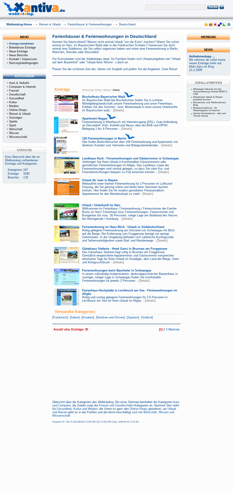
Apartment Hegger (95, 118)
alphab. (107, 90)
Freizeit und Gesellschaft (115, 405)
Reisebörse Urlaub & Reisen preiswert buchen (208, 98)
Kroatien (87, 317)
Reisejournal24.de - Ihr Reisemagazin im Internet (206, 109)
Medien (14, 106)
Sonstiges (15, 117)
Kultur (13, 102)
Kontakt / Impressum (23, 59)
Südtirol (147, 317)
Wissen (14, 133)
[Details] (118, 110)
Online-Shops (138, 408)
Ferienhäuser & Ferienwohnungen (90, 24)
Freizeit (14, 90)
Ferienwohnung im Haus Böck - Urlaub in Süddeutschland (123, 227)
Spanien (133, 317)
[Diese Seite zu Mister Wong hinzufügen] (211, 25)
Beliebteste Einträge (22, 47)
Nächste (174, 329)
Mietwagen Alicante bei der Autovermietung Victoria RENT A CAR (210, 91)
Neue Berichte (18, 55)
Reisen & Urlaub (50, 24)
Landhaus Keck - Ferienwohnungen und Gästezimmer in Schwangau (130, 158)
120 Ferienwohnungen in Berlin (104, 138)
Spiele (13, 121)
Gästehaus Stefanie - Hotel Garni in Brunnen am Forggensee (124, 248)
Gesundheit (16, 98)
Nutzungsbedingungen (23, 63)
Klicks (98, 90)
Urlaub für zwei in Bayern (100, 180)
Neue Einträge (18, 51)
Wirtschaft (16, 129)
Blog (211, 66)
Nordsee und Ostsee (110, 317)
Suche (212, 7)
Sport (12, 125)
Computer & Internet (22, 86)
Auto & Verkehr (19, 83)
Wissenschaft (18, 137)
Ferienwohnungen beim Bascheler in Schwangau (116, 270)
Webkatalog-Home (19, 24)
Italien (75, 317)
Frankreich (60, 317)
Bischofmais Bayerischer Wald (103, 96)
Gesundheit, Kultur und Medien (77, 408)
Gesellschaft (17, 94)
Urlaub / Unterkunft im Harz (101, 205)
